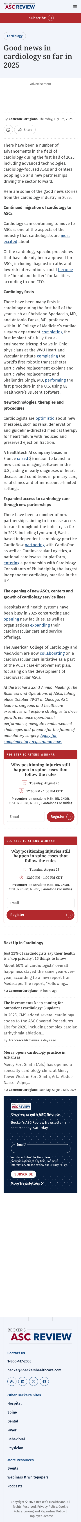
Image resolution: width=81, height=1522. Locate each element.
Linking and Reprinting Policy (44, 1511)
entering (11, 563)
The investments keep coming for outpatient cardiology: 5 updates (33, 1005)
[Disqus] (40, 1256)
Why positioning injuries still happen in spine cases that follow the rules (40, 769)
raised (22, 458)
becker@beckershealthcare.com (34, 1370)
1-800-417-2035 (19, 1361)
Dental (12, 1421)
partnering (35, 544)
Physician (15, 1448)
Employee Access (41, 1516)
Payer (11, 1430)
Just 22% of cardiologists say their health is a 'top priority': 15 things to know (39, 956)
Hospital (14, 1403)
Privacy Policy (58, 1165)
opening (11, 619)
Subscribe (37, 18)
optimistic (45, 418)
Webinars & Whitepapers (28, 1477)
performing (55, 380)
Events (12, 1468)
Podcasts (14, 1486)
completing (52, 332)
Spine (12, 1412)
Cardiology (14, 36)
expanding (40, 625)
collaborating (52, 653)
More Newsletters (25, 1183)
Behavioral (16, 1439)
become (65, 269)
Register (58, 816)
